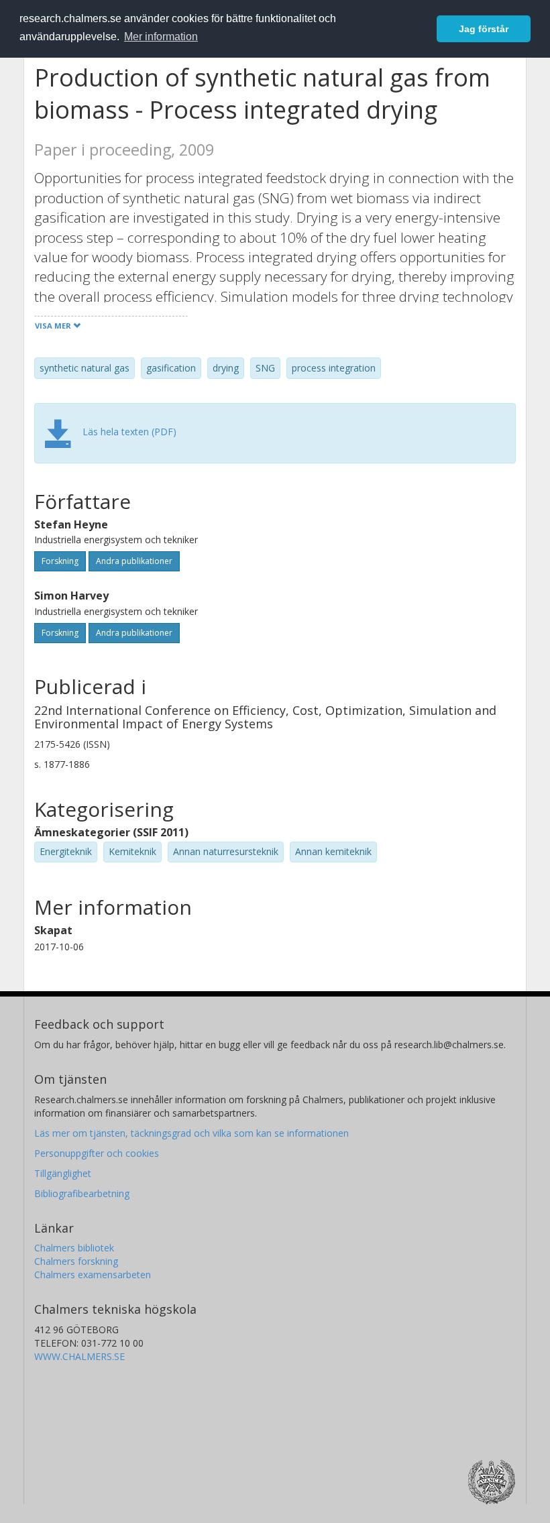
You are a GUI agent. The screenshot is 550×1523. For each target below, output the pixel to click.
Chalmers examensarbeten (92, 1274)
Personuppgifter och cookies (96, 1153)
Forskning (60, 561)
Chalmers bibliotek (74, 1247)
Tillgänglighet (62, 1173)
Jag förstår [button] (483, 28)
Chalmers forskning (76, 1261)
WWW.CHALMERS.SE (79, 1356)
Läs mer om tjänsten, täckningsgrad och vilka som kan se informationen (191, 1133)
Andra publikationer (134, 561)
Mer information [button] (161, 36)
